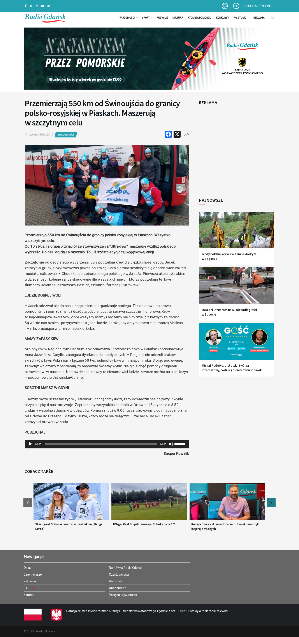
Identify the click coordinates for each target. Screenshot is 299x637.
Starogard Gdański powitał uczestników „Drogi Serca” (68, 526)
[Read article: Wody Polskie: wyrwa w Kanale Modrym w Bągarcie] (236, 233)
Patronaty (116, 581)
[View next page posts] (271, 502)
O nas (28, 567)
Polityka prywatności (123, 595)
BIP (26, 588)
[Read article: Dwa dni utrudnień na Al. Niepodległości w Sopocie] (236, 288)
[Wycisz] (171, 444)
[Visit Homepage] (45, 17)
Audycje (162, 17)
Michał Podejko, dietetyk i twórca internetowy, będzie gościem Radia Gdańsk (232, 367)
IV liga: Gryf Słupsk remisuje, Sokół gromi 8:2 (144, 524)
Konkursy (222, 17)
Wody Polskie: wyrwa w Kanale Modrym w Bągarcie (229, 256)
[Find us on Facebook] (25, 6)
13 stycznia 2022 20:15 (39, 134)
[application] (107, 444)
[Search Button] (272, 17)
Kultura (177, 17)
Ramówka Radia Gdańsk (125, 567)
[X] (177, 135)
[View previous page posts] (27, 502)
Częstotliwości (119, 574)
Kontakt (29, 595)
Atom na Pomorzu (199, 17)
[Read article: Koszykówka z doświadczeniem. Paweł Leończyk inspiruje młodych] (227, 504)
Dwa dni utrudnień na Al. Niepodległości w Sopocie (229, 312)
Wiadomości (127, 17)
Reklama (258, 17)
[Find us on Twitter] (31, 6)
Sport (146, 17)
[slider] (180, 444)
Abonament (117, 588)
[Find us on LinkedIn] (48, 6)
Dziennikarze (33, 574)
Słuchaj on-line (258, 6)
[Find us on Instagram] (37, 6)
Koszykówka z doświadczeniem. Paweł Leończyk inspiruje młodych (225, 526)
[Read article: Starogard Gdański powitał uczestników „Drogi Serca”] (71, 504)
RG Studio (240, 17)
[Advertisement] (235, 150)
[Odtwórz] (30, 444)
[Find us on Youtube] (42, 6)
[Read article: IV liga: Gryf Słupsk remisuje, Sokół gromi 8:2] (149, 504)
